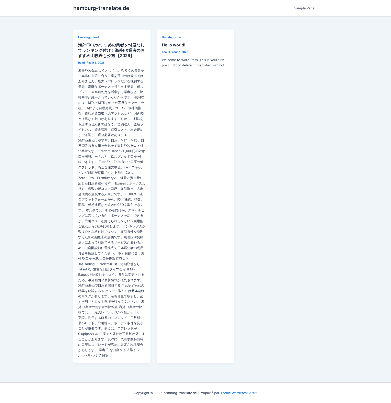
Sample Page (304, 8)
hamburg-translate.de (101, 8)
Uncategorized (88, 37)
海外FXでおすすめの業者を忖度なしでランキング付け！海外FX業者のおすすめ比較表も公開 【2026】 (111, 50)
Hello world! (173, 45)
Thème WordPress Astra (238, 393)
